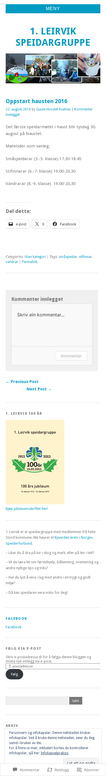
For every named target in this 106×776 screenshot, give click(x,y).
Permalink (29, 262)
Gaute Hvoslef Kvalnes (53, 109)
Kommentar (71, 355)
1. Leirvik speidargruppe (53, 37)
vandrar (12, 262)
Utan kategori (35, 257)
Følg (14, 674)
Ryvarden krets (66, 537)
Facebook (16, 618)
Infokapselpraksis (54, 753)
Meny (53, 8)
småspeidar (68, 257)
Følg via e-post (24, 648)
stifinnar (85, 257)
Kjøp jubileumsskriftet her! (27, 509)
